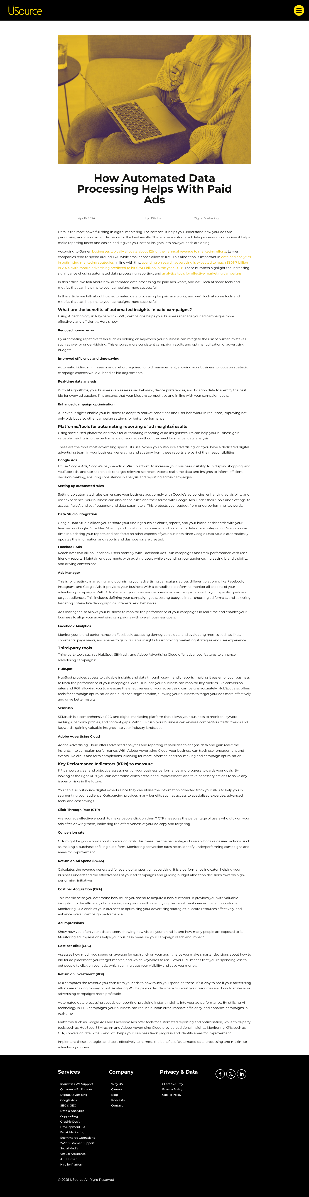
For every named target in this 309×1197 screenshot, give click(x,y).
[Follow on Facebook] (220, 1074)
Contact (117, 1105)
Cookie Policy (171, 1095)
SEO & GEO (68, 1105)
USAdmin (156, 218)
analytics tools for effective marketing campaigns (202, 273)
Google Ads (68, 1100)
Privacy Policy (172, 1089)
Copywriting (69, 1116)
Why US (117, 1084)
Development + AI (73, 1127)
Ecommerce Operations (77, 1138)
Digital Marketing (206, 218)
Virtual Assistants (72, 1154)
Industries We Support (76, 1084)
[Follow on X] (231, 1074)
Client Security (172, 1084)
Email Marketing (72, 1132)
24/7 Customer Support (77, 1143)
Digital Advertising (73, 1095)
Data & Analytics (72, 1111)
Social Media (69, 1148)
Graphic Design (71, 1121)
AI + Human (68, 1159)
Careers (116, 1089)
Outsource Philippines (76, 1089)
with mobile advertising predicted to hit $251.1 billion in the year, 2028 (127, 268)
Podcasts (118, 1100)
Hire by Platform (72, 1164)
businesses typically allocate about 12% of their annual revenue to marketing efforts (159, 251)
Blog (114, 1095)
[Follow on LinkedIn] (241, 1074)
